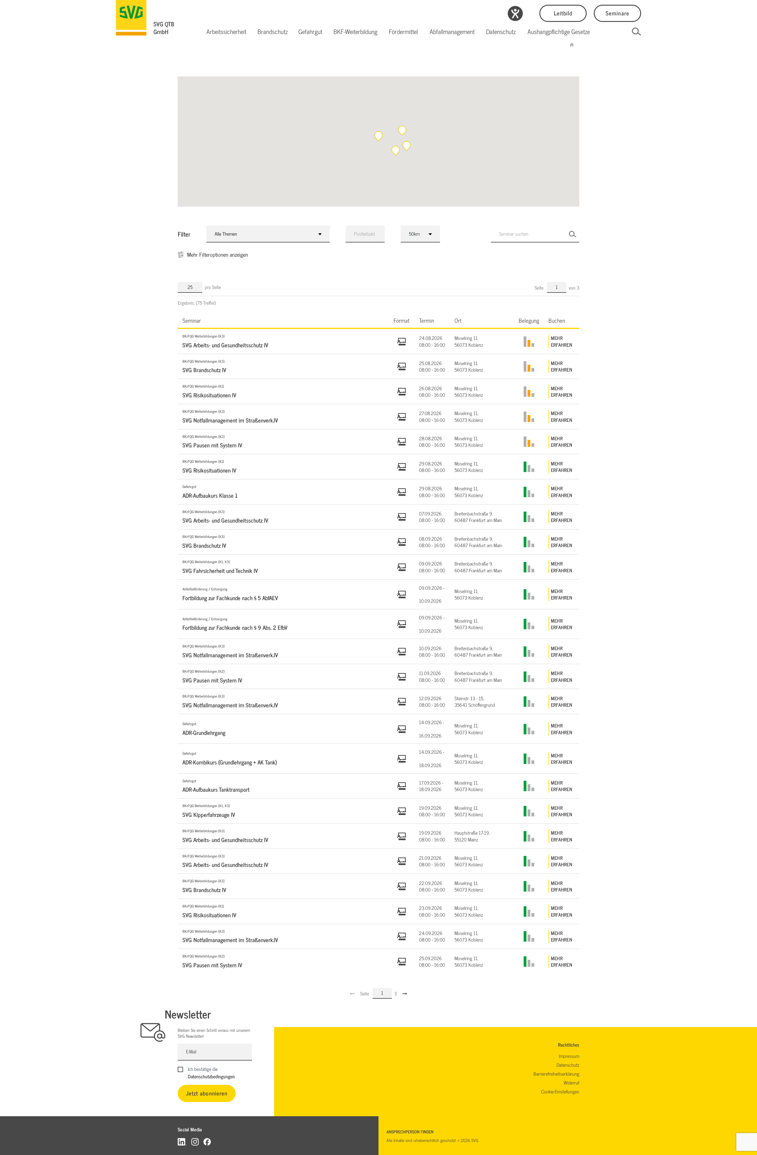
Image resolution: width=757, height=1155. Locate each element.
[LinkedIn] (182, 1142)
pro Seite (213, 286)
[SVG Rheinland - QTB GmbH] (572, 44)
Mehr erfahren (561, 341)
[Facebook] (207, 1142)
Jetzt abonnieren (206, 1093)
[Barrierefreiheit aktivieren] (515, 13)
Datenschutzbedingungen (211, 1076)
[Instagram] (195, 1142)
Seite (540, 287)
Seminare (617, 12)
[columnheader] (283, 320)
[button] (226, 31)
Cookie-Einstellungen (560, 1091)
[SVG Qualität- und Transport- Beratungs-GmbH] (131, 18)
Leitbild (563, 12)
